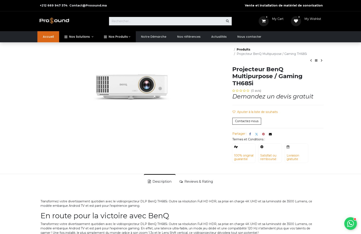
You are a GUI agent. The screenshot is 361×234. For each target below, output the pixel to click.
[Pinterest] (263, 134)
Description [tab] (162, 182)
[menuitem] (48, 36)
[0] (264, 21)
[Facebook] (250, 134)
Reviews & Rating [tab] (198, 182)
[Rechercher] (227, 21)
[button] (256, 112)
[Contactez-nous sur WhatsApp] (350, 223)
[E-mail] (270, 134)
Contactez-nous (246, 121)
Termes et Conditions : (248, 139)
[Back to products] (316, 60)
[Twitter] (256, 134)
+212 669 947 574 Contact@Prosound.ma (73, 5)
